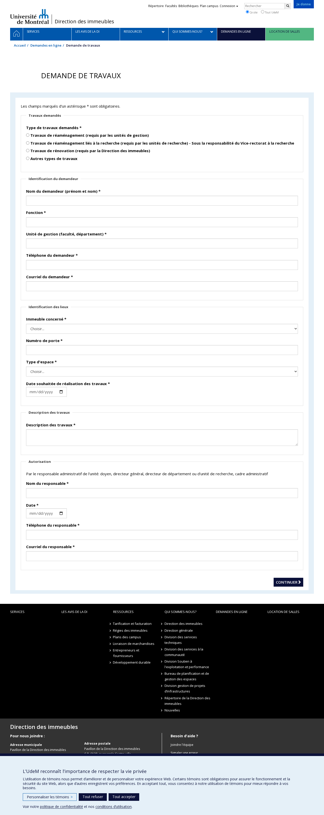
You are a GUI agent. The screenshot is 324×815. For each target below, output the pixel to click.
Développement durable (132, 662)
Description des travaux (50, 424)
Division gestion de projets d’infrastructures (185, 688)
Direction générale (179, 630)
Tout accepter (123, 796)
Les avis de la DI (74, 611)
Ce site (253, 12)
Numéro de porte (44, 340)
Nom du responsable (47, 483)
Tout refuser (93, 796)
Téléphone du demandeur (52, 255)
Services (17, 611)
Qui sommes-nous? (180, 611)
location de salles (283, 611)
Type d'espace (41, 361)
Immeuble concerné (46, 319)
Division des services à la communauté (184, 652)
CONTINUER (286, 582)
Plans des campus (127, 637)
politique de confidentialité (61, 806)
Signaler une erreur (184, 753)
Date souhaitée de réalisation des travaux (68, 383)
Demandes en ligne (46, 45)
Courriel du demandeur (49, 276)
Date (32, 505)
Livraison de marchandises (134, 643)
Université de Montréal (29, 16)
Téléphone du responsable (52, 525)
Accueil (20, 45)
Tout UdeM (271, 12)
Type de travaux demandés (54, 127)
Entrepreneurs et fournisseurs (126, 653)
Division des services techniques (181, 640)
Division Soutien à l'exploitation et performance (187, 664)
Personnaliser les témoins (50, 796)
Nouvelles (172, 710)
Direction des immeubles (84, 21)
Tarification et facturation (132, 623)
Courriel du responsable (50, 546)
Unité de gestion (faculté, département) (66, 233)
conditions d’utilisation (113, 806)
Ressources (123, 611)
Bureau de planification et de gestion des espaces (187, 676)
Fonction (36, 212)
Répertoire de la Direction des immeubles (187, 701)
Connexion (227, 6)
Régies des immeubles (130, 630)
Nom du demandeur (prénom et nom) (63, 191)
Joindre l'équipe (182, 745)
